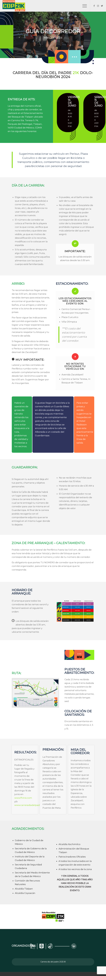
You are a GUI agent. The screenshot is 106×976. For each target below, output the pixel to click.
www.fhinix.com (23, 798)
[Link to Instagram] (98, 6)
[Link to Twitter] (102, 6)
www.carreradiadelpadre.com (31, 805)
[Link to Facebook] (94, 6)
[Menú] (83, 6)
